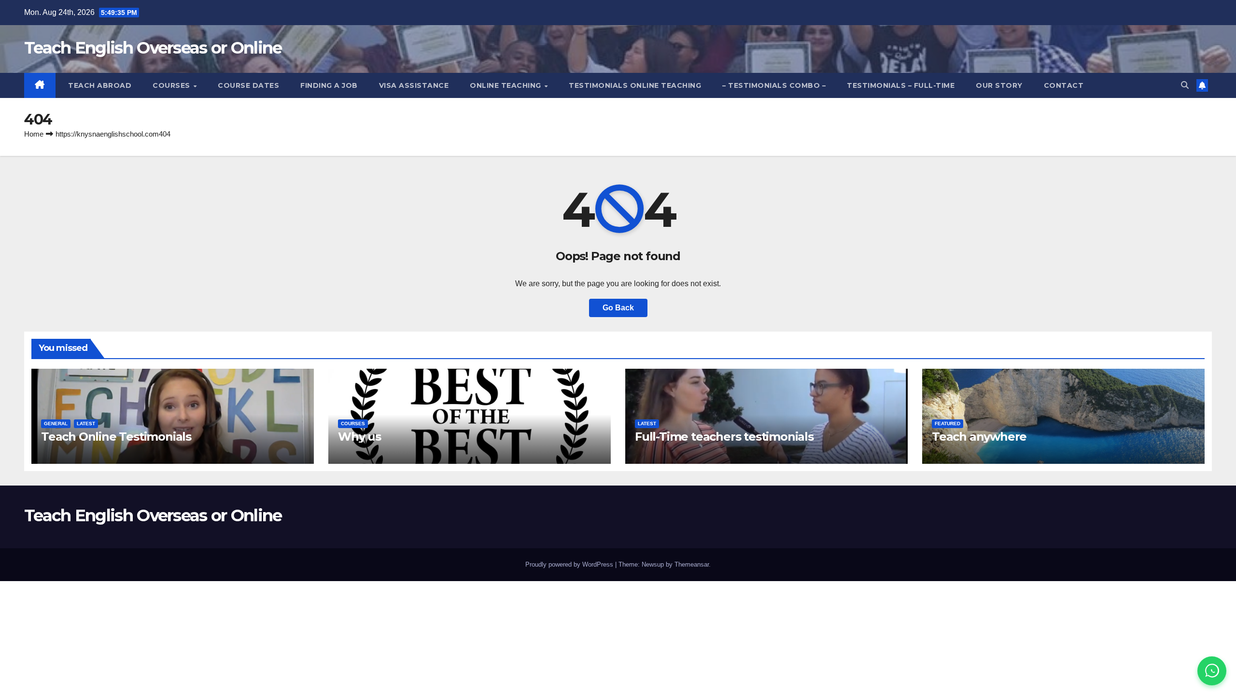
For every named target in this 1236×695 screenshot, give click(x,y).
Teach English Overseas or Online (153, 48)
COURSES (172, 85)
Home (33, 134)
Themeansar (691, 564)
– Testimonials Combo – (774, 85)
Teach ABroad (99, 85)
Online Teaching (506, 85)
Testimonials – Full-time (901, 85)
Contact (1064, 85)
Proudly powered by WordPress (570, 564)
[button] (1185, 85)
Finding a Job (329, 85)
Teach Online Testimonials (116, 437)
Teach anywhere (979, 437)
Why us (359, 437)
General (56, 423)
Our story (999, 85)
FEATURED (947, 423)
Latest (86, 423)
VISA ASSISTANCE (414, 85)
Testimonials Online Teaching (635, 85)
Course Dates (248, 85)
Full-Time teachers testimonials (724, 437)
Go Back (618, 308)
